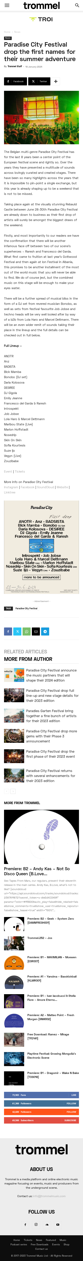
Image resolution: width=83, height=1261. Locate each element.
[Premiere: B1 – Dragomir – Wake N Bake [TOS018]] (14, 1078)
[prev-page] (6, 791)
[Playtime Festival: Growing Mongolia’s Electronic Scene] (14, 1059)
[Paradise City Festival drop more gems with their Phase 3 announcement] (14, 736)
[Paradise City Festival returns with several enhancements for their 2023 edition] (14, 775)
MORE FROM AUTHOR (28, 659)
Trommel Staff (15, 67)
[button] (6, 5)
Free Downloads (39, 1245)
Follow (71, 1103)
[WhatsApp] (27, 631)
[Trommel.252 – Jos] (14, 943)
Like (74, 1094)
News (17, 32)
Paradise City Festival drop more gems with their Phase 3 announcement (51, 736)
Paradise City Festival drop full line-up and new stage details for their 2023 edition (52, 696)
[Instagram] (36, 1225)
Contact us (41, 1249)
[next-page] (13, 791)
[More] (56, 81)
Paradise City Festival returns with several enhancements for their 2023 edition (50, 776)
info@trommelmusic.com (49, 1196)
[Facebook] (8, 631)
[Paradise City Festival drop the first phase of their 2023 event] (14, 756)
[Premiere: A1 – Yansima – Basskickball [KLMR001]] (14, 982)
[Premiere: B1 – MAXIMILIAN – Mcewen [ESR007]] (14, 963)
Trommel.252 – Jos (39, 938)
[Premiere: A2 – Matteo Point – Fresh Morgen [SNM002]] (14, 1020)
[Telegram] (45, 631)
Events (56, 1245)
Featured (51, 1240)
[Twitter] (17, 631)
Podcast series (18, 1245)
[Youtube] (58, 1225)
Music (63, 1240)
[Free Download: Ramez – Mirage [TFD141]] (14, 1040)
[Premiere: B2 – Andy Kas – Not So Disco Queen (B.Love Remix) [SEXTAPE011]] (41, 837)
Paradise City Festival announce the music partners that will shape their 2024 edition (51, 675)
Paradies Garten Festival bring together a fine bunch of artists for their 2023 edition (51, 716)
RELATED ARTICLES (25, 652)
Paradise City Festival (26, 609)
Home (7, 32)
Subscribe (70, 1120)
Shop (66, 1245)
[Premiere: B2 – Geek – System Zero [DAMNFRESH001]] (14, 924)
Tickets (28, 1240)
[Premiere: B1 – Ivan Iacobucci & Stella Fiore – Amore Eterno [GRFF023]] (14, 1001)
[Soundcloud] (47, 1225)
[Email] (36, 631)
